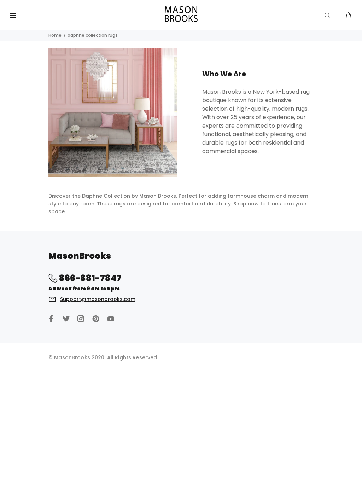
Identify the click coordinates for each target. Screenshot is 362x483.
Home (55, 35)
